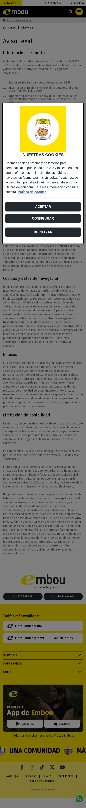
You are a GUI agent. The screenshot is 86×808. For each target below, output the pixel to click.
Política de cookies (32, 192)
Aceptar (43, 206)
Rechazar (43, 232)
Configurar (43, 218)
